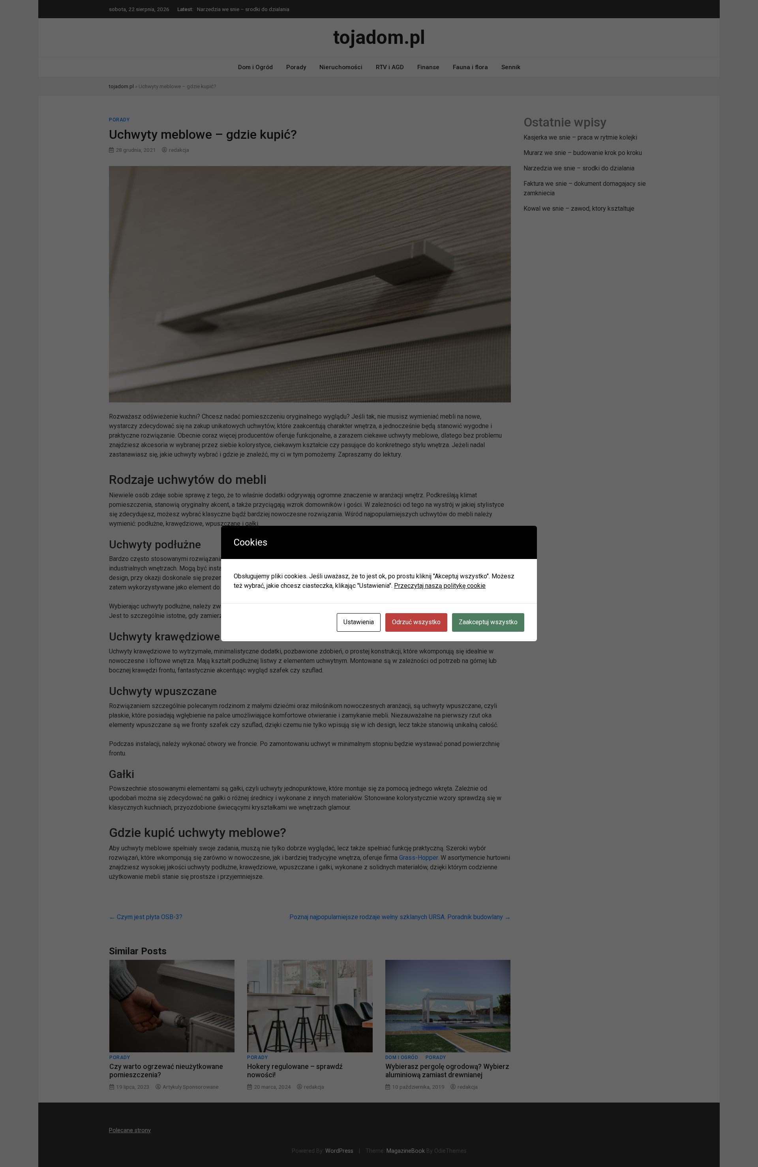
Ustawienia (358, 622)
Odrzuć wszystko (416, 622)
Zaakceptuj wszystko (488, 622)
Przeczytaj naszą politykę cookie (440, 585)
